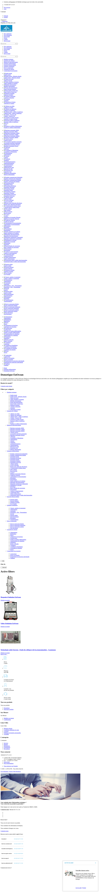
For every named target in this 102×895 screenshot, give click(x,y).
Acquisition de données (16, 548)
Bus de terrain (13, 471)
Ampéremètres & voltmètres (17, 541)
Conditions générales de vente (11, 730)
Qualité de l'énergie (15, 475)
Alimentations (13, 439)
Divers (12, 549)
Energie (12, 514)
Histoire (6, 744)
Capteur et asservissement (16, 491)
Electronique (13, 489)
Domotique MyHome (15, 458)
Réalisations (7, 746)
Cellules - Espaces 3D (15, 418)
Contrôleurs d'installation (16, 546)
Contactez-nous (4, 831)
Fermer (84, 887)
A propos (6, 731)
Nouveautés (7, 36)
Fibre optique (13, 469)
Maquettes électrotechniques (17, 482)
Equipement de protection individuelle (19, 556)
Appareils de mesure (9, 69)
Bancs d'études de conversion (17, 488)
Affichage (12, 436)
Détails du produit (5, 600)
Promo (5, 38)
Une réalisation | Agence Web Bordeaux (11, 771)
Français (6, 15)
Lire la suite (79, 887)
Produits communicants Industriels (18, 453)
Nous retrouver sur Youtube (11, 766)
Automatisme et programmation (18, 476)
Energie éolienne (14, 501)
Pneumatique (13, 479)
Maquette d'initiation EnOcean (11, 597)
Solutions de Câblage (9, 60)
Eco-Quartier (13, 504)
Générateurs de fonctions (16, 536)
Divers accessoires (14, 555)
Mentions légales (8, 728)
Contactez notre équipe (6, 386)
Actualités (6, 734)
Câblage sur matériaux (15, 415)
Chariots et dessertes (15, 406)
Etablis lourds (13, 395)
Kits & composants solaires (17, 526)
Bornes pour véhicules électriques (18, 466)
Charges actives (14, 432)
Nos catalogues (7, 33)
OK (2, 561)
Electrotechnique (14, 516)
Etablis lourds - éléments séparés (18, 396)
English (6, 17)
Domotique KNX (14, 456)
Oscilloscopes (13, 538)
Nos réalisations (8, 35)
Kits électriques (14, 528)
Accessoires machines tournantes (18, 433)
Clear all (3, 567)
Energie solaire (14, 499)
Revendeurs (7, 748)
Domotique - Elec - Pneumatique (18, 512)
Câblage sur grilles (15, 413)
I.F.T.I (11, 422)
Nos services (7, 7)
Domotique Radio (14, 459)
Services (6, 743)
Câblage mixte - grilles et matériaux (19, 416)
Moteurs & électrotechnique (11, 62)
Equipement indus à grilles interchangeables (21, 495)
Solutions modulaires (9, 66)
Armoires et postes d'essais (17, 419)
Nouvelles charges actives (82, 870)
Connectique (13, 554)
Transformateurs (14, 445)
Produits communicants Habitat (18, 455)
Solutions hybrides (15, 502)
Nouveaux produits (8, 709)
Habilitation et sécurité (15, 485)
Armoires (12, 408)
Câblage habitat (14, 463)
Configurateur (7, 719)
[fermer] (95, 863)
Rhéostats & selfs (14, 446)
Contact (6, 39)
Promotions (7, 708)
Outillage (12, 558)
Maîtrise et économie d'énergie (18, 474)
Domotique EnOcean (15, 462)
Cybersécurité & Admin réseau (18, 468)
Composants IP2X (14, 492)
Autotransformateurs (15, 443)
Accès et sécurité (14, 465)
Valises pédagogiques (15, 494)
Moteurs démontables (15, 449)
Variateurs (12, 442)
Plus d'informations (8, 763)
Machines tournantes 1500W (17, 429)
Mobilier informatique (15, 401)
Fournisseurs (7, 747)
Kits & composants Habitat (17, 524)
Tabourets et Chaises (15, 409)
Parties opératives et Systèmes (17, 481)
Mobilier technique (8, 59)
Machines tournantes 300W (17, 428)
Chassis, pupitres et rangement (17, 508)
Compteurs (13, 545)
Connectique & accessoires (10, 70)
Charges (12, 441)
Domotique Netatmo (15, 461)
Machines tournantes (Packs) (17, 435)
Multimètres (13, 534)
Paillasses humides (15, 405)
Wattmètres (13, 542)
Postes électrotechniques (16, 402)
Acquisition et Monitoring (16, 438)
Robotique (12, 486)
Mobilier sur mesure (9, 718)
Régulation (13, 478)
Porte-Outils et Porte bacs (16, 403)
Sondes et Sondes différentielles (18, 539)
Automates (13, 511)
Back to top (4, 654)
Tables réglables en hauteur (17, 399)
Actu (5, 9)
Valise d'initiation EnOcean (9, 623)
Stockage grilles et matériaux (17, 421)
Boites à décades (14, 544)
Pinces (11, 535)
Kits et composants (8, 68)
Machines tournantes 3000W (17, 431)
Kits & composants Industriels (17, 525)
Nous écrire (7, 762)
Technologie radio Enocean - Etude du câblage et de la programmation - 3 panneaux (28, 650)
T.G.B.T (12, 472)
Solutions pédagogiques (10, 63)
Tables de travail (14, 398)
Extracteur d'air (14, 448)
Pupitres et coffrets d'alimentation (18, 423)
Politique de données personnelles (12, 733)
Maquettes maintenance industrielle (19, 484)
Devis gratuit (7, 41)
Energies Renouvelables (10, 65)
